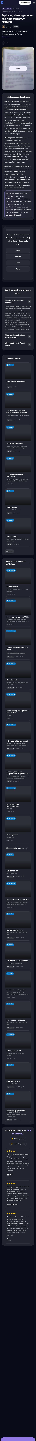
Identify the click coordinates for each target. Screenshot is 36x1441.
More (8, 551)
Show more (6, 37)
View (18, 68)
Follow (16, 26)
